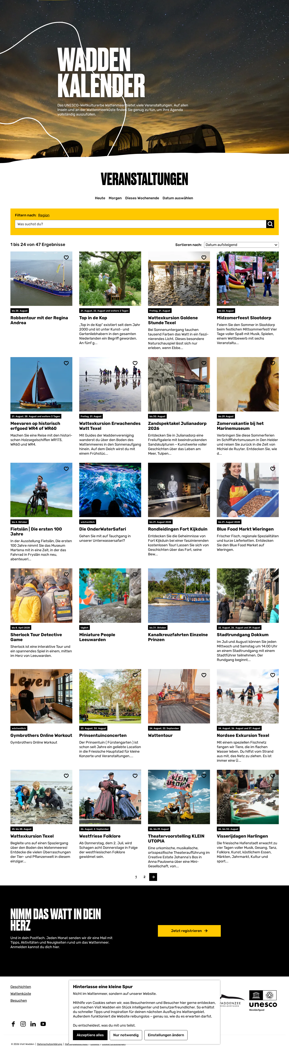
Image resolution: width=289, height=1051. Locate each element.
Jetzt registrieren (186, 931)
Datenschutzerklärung (50, 1044)
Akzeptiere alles (90, 1035)
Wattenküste (20, 993)
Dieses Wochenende (142, 198)
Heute (100, 198)
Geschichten (20, 987)
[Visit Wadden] (229, 1000)
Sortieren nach (188, 245)
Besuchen (18, 1000)
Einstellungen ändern (166, 1035)
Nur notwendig (126, 1035)
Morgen (115, 198)
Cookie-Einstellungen (114, 1044)
